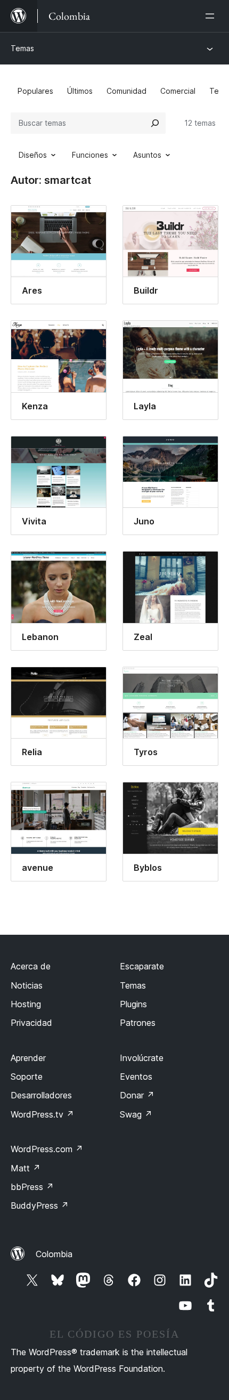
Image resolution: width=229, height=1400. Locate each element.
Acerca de (31, 966)
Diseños (33, 154)
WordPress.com (47, 1149)
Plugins (133, 1004)
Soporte (27, 1076)
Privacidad (31, 1022)
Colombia (54, 1254)
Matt (25, 1168)
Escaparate (142, 966)
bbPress (32, 1186)
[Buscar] (155, 123)
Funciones (90, 154)
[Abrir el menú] (212, 16)
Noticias (27, 985)
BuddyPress (40, 1205)
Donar (137, 1095)
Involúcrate (141, 1058)
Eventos (136, 1076)
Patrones (138, 1022)
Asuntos (147, 154)
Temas (22, 48)
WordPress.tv (42, 1114)
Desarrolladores (41, 1095)
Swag (136, 1114)
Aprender (28, 1058)
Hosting (26, 1004)
